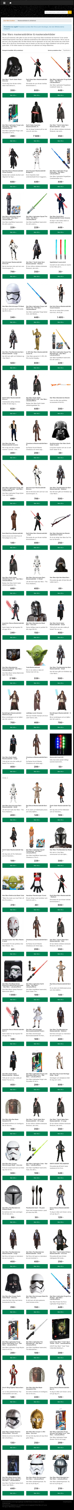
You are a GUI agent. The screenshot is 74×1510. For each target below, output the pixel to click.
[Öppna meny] (4, 2)
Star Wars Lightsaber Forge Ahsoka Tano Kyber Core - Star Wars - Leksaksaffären (60, 1433)
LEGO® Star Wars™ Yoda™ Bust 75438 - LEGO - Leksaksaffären (60, 1342)
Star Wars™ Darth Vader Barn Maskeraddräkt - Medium (35, 262)
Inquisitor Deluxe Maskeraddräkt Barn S (13, 1030)
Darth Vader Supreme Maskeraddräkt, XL (33, 125)
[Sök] (70, 12)
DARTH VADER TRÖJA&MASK (59, 1163)
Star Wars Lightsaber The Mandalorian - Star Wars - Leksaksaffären (34, 1343)
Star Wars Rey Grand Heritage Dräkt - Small (59, 1074)
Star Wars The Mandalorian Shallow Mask (11, 1208)
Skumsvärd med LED (56, 757)
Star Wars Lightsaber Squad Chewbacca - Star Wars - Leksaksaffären (35, 851)
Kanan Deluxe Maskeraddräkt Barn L (59, 1208)
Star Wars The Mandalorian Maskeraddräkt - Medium (59, 1030)
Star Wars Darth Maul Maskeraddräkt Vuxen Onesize (60, 217)
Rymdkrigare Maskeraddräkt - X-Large (60, 713)
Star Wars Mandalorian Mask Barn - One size (35, 623)
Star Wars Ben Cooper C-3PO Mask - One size (35, 1432)
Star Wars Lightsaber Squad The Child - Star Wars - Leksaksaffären (36, 218)
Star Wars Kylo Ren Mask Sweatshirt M (10, 1120)
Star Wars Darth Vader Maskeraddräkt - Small (57, 623)
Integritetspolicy (67, 1501)
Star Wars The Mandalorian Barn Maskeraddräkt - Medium (60, 488)
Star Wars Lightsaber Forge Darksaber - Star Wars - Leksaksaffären (59, 172)
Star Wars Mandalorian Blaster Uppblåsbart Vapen (60, 534)
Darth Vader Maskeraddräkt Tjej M (60, 806)
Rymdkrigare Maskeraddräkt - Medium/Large (12, 713)
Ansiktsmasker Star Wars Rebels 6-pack (13, 940)
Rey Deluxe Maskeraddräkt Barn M (36, 806)
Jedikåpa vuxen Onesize (34, 713)
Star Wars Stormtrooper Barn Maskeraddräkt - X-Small (35, 578)
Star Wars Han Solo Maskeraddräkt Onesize (10, 444)
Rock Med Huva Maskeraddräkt (12, 533)
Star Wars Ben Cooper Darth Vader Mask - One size (11, 1296)
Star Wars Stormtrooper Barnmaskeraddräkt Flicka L (35, 1030)
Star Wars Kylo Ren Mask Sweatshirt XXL (34, 1388)
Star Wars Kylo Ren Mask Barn (59, 577)
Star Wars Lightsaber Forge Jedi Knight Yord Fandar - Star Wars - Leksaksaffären (13, 489)
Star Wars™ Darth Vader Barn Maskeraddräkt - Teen (59, 940)
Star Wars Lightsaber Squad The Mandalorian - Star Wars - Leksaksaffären (60, 353)
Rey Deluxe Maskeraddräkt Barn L (60, 984)
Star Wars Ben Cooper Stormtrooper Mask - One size (12, 1164)
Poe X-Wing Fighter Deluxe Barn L (12, 1388)
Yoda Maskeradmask (33, 667)
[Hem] (10, 2)
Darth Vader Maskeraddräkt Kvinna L (11, 398)
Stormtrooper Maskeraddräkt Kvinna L (35, 488)
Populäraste (66, 50)
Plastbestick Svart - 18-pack (35, 1208)
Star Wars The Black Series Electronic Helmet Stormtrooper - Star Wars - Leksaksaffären (12, 985)
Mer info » (13, 95)
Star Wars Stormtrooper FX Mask (13, 306)
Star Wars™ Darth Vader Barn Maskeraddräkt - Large (59, 125)
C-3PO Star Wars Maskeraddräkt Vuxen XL (37, 352)
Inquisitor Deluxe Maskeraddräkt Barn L (13, 623)
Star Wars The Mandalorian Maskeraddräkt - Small (35, 1252)
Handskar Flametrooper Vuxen (36, 895)
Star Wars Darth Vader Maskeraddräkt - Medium (10, 1074)
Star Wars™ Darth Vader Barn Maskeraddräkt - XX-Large (35, 1120)
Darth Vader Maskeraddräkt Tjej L (12, 850)
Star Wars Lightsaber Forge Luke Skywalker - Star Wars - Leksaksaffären (13, 126)
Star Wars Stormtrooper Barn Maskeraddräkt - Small (11, 806)
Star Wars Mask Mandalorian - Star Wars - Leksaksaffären (60, 1478)
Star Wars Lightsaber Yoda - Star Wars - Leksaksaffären (37, 1164)
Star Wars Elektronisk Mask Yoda (13, 895)
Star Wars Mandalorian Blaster (60, 398)
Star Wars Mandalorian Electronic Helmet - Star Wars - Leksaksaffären (12, 668)
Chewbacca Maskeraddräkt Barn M (37, 444)
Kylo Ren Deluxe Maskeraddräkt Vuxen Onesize (12, 171)
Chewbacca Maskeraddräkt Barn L (37, 940)
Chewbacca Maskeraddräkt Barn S (37, 757)
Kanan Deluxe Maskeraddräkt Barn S (59, 1388)
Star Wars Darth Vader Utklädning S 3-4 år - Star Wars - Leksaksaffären (13, 579)
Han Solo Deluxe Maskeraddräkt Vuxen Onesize (60, 307)
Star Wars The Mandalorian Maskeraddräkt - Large (11, 1252)
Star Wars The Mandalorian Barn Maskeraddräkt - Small (60, 668)
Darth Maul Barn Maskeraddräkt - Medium (60, 896)
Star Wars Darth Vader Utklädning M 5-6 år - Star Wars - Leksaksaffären (37, 399)
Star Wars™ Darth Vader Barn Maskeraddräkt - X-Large (59, 1120)
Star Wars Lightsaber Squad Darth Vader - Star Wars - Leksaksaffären (11, 218)
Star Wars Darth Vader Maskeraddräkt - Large (9, 757)
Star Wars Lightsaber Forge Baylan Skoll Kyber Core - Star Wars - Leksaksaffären (12, 1343)
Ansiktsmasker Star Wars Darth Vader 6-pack (60, 444)
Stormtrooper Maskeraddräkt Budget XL (35, 171)
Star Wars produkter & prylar (16, 11)
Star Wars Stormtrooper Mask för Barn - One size (37, 1296)
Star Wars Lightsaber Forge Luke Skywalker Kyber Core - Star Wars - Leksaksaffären (36, 1075)
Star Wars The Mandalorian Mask (60, 850)
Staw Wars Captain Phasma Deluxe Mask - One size (11, 1432)
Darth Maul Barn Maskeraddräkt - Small (36, 80)
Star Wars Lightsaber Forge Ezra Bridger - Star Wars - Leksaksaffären (60, 1297)
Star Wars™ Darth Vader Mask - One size (12, 80)
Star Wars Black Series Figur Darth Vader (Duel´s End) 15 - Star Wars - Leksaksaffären (12, 1479)
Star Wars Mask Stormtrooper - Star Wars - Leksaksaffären (36, 1478)
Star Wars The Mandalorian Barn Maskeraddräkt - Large (13, 352)
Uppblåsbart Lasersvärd (58, 262)
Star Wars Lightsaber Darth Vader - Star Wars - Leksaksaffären (35, 985)
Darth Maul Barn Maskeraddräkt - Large (36, 534)
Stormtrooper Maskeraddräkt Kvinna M (12, 262)
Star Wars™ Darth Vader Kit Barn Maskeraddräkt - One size (60, 1252)
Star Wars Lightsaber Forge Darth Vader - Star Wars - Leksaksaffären (61, 81)
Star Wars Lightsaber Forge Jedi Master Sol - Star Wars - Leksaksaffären (36, 307)
